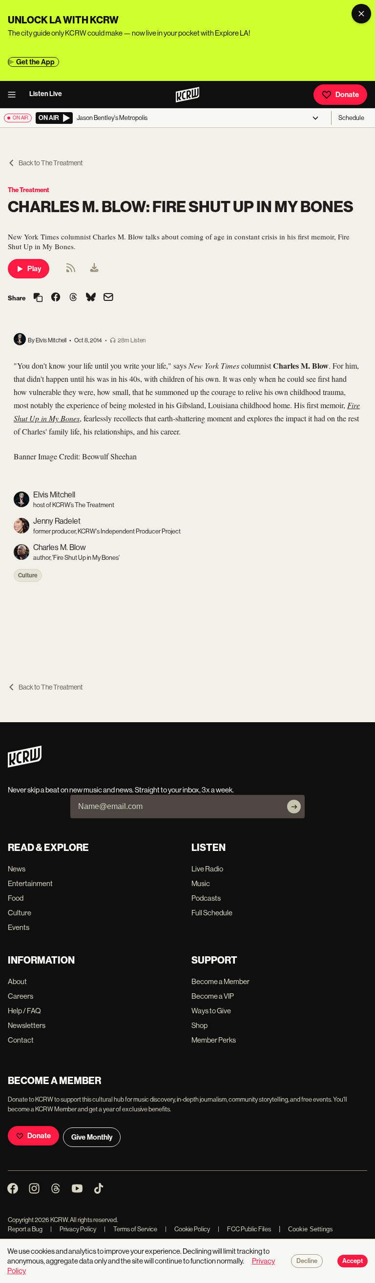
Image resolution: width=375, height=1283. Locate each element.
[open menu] (14, 94)
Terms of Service (130, 1229)
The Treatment (28, 190)
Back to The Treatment (51, 163)
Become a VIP (212, 996)
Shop (199, 1025)
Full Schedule (211, 912)
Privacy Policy (73, 1229)
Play (34, 268)
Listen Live (45, 94)
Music (200, 883)
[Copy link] (38, 298)
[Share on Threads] (73, 298)
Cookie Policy (187, 1229)
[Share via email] (108, 298)
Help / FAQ (24, 1011)
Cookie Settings (310, 1229)
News (16, 869)
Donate (347, 94)
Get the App (35, 62)
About (17, 981)
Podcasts (206, 898)
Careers (20, 996)
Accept (352, 1261)
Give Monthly (91, 1137)
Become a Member (220, 981)
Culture (28, 575)
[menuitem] (94, 269)
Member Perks (213, 1040)
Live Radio (207, 869)
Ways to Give (211, 1011)
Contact (21, 1040)
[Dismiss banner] (361, 13)
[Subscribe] (294, 806)
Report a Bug (25, 1229)
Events (18, 927)
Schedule (351, 117)
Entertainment (30, 883)
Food (15, 898)
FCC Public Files (244, 1229)
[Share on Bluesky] (91, 298)
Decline (306, 1261)
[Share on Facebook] (56, 298)
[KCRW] (25, 765)
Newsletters (26, 1025)
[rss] (71, 271)
